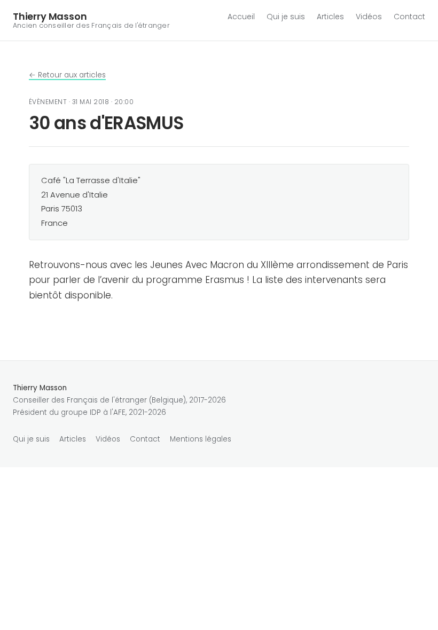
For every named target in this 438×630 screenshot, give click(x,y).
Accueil (241, 16)
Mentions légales (200, 439)
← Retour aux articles (67, 75)
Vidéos (369, 16)
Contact (409, 16)
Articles (330, 16)
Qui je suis (286, 16)
